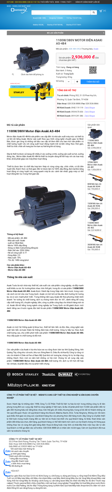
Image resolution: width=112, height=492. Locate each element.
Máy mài (101, 478)
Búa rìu (22, 476)
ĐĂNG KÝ (79, 2)
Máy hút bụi (81, 483)
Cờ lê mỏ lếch (36, 476)
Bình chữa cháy (33, 483)
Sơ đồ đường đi (15, 466)
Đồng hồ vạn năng (19, 488)
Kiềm (94, 476)
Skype (92, 108)
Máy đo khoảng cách (33, 481)
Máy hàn (76, 486)
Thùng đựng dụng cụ (46, 486)
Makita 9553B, (38, 25)
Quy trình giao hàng (17, 454)
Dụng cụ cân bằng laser (54, 481)
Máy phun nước (93, 483)
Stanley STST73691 (73, 25)
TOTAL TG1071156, (74, 18)
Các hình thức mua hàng (19, 463)
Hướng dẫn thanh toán (19, 461)
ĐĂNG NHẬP (88, 2)
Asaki (96, 49)
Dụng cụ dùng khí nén (37, 488)
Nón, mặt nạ (46, 483)
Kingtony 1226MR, (56, 18)
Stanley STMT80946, (55, 25)
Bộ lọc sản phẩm (55, 33)
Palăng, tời (24, 486)
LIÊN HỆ (96, 2)
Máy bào (21, 478)
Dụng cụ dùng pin (62, 476)
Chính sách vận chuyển (19, 451)
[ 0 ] (104, 11)
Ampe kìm (85, 486)
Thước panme (20, 483)
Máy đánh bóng (63, 478)
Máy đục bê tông (78, 478)
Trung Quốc (69, 74)
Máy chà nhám (40, 478)
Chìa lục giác (12, 476)
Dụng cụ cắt (48, 476)
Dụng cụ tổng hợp (79, 476)
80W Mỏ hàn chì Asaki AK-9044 (94, 185)
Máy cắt (29, 478)
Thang (72, 483)
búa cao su (42, 350)
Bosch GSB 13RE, (39, 18)
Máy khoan (91, 478)
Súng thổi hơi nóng (15, 481)
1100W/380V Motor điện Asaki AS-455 (95, 225)
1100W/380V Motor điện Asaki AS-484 (95, 142)
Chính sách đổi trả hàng (19, 456)
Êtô (89, 476)
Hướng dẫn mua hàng (18, 459)
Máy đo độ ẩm (88, 481)
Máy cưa (52, 478)
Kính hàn (59, 486)
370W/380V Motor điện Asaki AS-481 (95, 164)
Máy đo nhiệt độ (73, 481)
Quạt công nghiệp (60, 483)
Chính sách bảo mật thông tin (22, 449)
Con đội (15, 486)
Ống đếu (101, 476)
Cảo (27, 476)
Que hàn (68, 486)
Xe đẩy (33, 486)
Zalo (86, 108)
